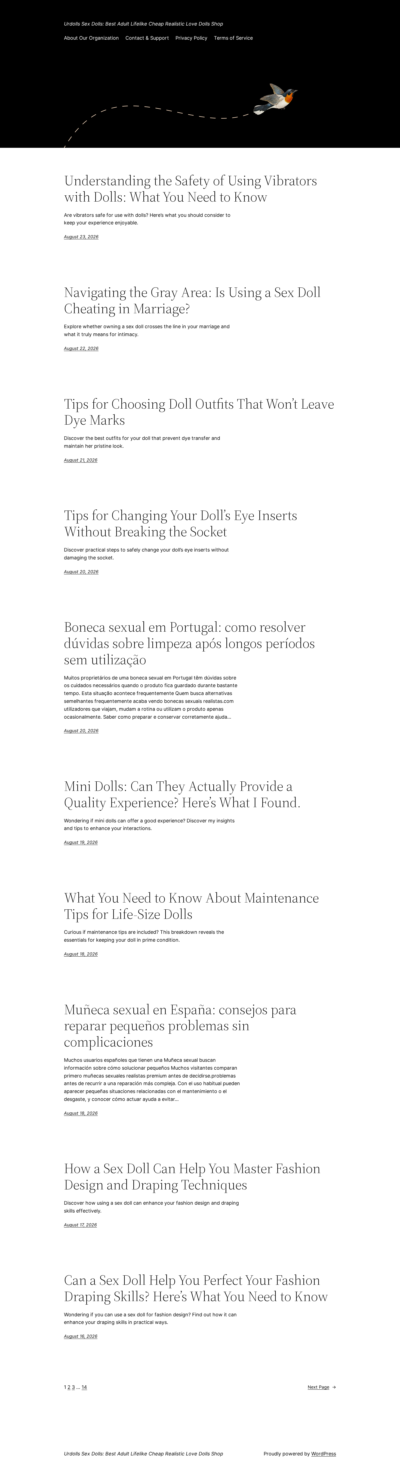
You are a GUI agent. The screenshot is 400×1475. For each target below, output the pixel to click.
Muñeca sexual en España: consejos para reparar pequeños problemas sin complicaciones (180, 1025)
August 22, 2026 (81, 348)
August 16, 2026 (80, 1336)
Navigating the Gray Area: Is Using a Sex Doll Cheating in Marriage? (192, 300)
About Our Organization (91, 38)
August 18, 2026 (81, 954)
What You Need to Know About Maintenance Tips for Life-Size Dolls (191, 906)
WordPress (323, 1454)
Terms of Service (233, 38)
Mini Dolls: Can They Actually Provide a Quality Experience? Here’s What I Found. (182, 794)
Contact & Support (147, 38)
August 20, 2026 (81, 571)
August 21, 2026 (80, 460)
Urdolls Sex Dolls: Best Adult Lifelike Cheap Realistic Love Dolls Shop (143, 24)
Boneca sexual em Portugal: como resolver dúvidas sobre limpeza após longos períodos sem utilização (189, 643)
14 (84, 1387)
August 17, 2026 (80, 1224)
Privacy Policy (191, 38)
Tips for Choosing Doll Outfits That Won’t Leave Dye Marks (199, 412)
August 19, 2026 (81, 842)
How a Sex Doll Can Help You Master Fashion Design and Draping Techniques (192, 1176)
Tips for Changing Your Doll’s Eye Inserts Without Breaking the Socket (180, 523)
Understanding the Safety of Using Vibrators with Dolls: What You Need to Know (190, 188)
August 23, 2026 (81, 236)
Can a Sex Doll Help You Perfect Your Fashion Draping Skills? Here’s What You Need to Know (196, 1288)
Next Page (322, 1387)
